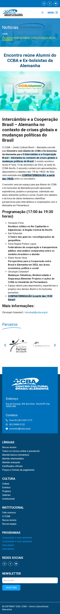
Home (5, 34)
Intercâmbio (8, 545)
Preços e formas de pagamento (18, 470)
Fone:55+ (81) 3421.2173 (20, 420)
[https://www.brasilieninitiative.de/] (41, 345)
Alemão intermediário (13, 459)
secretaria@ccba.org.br (20, 429)
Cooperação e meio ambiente (17, 538)
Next (55, 345)
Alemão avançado (11, 462)
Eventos (6, 487)
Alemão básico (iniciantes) (15, 455)
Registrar (11, 587)
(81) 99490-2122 (17, 424)
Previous (5, 345)
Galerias (6, 495)
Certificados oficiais (12, 466)
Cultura (5, 484)
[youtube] (55, 3)
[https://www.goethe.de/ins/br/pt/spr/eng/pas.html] (18, 345)
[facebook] (50, 3)
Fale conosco (9, 512)
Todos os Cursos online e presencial (20, 451)
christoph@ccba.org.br (36, 312)
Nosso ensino (9, 447)
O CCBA (6, 516)
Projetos (6, 491)
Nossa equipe (9, 524)
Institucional (8, 499)
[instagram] (44, 3)
